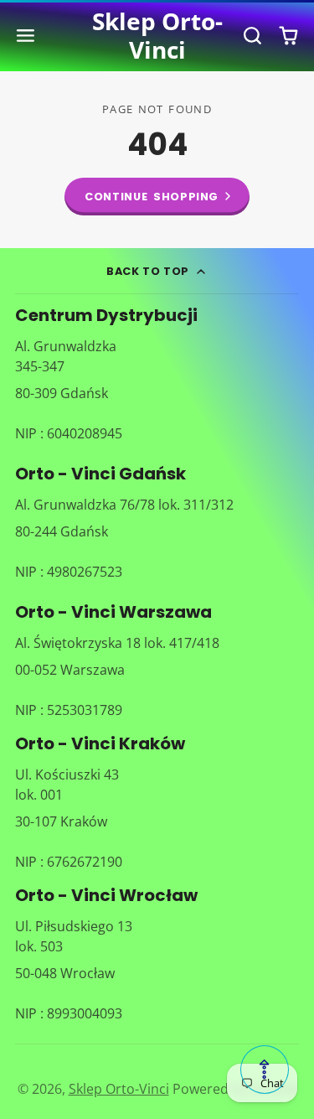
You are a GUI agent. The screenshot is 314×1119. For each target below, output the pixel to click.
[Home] (156, 36)
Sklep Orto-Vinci (119, 1089)
